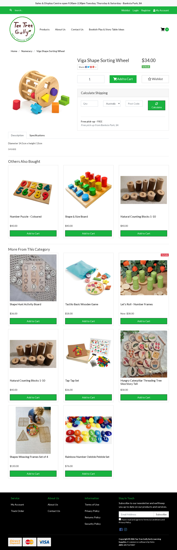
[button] (155, 79)
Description (17, 135)
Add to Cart (125, 79)
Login (136, 10)
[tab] (17, 135)
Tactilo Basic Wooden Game (81, 304)
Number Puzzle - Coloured (25, 216)
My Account (17, 504)
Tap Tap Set (72, 380)
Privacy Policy (92, 510)
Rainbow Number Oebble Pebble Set (87, 456)
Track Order (17, 510)
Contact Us (77, 29)
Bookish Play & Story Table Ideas (106, 29)
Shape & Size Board (76, 216)
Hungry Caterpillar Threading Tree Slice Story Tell (141, 382)
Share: (82, 67)
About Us (60, 29)
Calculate (157, 107)
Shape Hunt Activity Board (25, 304)
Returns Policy (92, 517)
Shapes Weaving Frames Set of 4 (29, 456)
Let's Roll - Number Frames (136, 304)
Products (45, 29)
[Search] (10, 10)
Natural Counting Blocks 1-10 (138, 216)
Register (146, 10)
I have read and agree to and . (142, 521)
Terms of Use (92, 504)
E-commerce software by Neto (140, 542)
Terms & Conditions (152, 519)
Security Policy (93, 523)
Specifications (37, 135)
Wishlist (125, 10)
